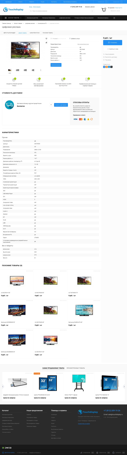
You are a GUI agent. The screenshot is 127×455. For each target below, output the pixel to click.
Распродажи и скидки (32, 420)
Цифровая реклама (7, 420)
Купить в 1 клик (113, 49)
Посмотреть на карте (84, 423)
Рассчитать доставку (111, 57)
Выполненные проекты (70, 2)
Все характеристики (83, 44)
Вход (30, 6)
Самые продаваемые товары (53, 368)
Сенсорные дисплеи (7, 414)
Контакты (54, 2)
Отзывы (53, 435)
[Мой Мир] (109, 67)
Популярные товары (32, 417)
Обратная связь (9, 452)
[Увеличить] (25, 50)
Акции (42, 2)
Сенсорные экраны (7, 426)
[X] (111, 67)
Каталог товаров (13, 18)
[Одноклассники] (107, 67)
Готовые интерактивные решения (10, 423)
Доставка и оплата (56, 438)
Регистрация (36, 6)
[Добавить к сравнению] (46, 42)
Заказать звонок (90, 6)
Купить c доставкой (61, 105)
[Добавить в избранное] (46, 38)
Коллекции (9, 2)
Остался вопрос (55, 65)
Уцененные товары (31, 426)
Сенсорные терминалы (8, 417)
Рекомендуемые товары (33, 423)
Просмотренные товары (76, 368)
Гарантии (53, 432)
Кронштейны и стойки (7, 429)
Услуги (20, 2)
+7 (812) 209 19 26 (22, 452)
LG (80, 47)
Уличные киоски (6, 432)
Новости (31, 2)
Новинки (29, 414)
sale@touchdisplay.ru (115, 414)
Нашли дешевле (109, 54)
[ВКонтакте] (104, 67)
